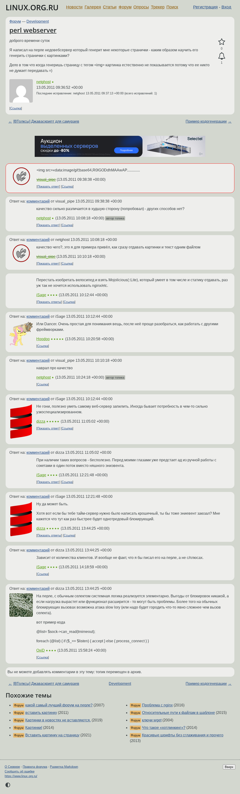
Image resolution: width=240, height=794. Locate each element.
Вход (226, 7)
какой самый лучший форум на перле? (59, 705)
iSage (41, 295)
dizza (40, 421)
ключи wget (151, 720)
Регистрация (205, 7)
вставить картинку (41, 713)
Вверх (229, 767)
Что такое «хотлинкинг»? (163, 728)
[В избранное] (221, 42)
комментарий (38, 201)
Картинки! (33, 728)
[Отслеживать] (221, 56)
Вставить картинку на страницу (52, 735)
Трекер (158, 7)
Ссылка (15, 108)
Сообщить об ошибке (19, 771)
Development (37, 21)
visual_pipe (46, 179)
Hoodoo (43, 339)
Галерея (93, 7)
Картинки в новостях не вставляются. (58, 720)
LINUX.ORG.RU (32, 7)
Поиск (172, 7)
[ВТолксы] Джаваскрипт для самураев (46, 121)
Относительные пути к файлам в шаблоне (178, 713)
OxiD (40, 650)
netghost (43, 82)
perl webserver (32, 30)
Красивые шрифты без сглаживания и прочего (182, 735)
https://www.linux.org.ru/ (21, 776)
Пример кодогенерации (206, 121)
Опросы (141, 7)
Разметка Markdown (64, 766)
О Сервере (12, 766)
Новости (74, 7)
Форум (125, 7)
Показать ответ (48, 186)
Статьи (109, 7)
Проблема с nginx (157, 705)
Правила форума (35, 766)
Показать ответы (49, 302)
